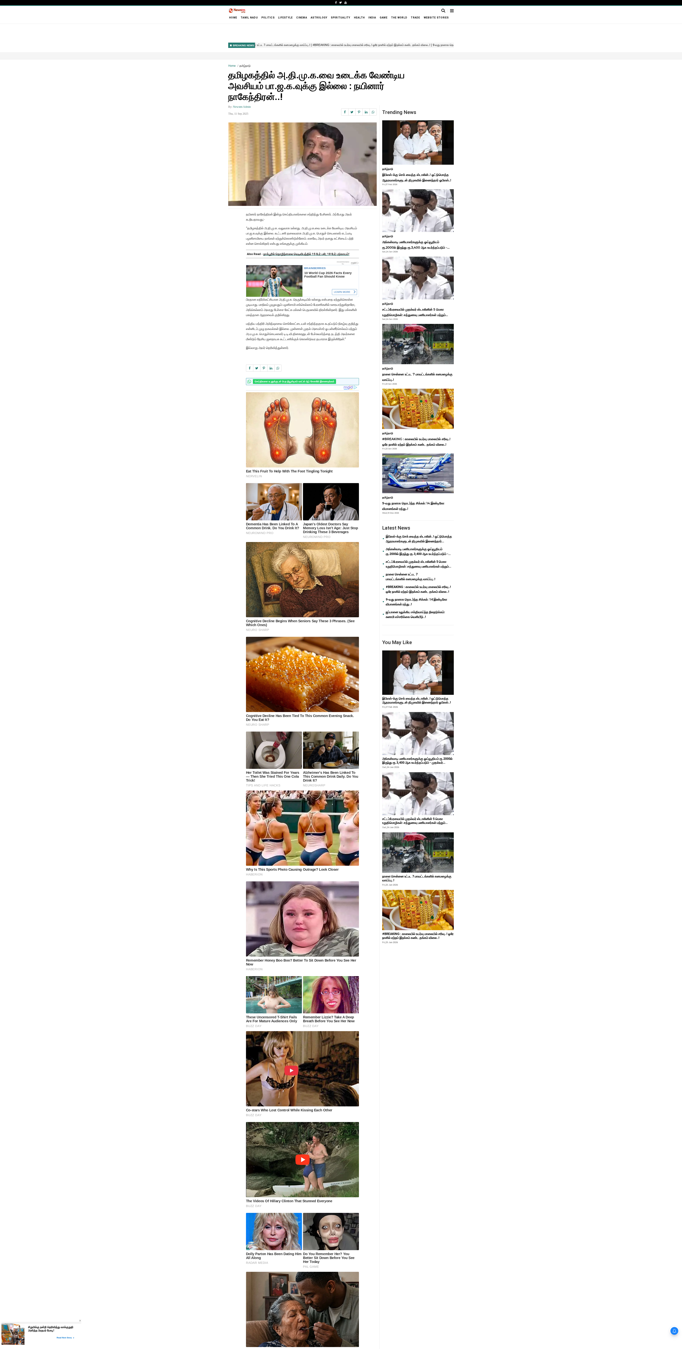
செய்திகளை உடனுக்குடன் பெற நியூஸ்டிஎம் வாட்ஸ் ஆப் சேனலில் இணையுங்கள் (294, 381)
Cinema (301, 17)
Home (233, 17)
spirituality (340, 17)
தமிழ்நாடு (245, 65)
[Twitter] (340, 2)
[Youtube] (345, 2)
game (384, 17)
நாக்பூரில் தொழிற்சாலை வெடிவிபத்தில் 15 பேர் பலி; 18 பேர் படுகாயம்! (306, 254)
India (372, 17)
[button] (452, 11)
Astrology (319, 17)
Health (359, 17)
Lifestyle (285, 17)
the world (399, 17)
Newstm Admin (242, 106)
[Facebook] (336, 2)
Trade (415, 17)
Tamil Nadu (249, 17)
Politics (268, 17)
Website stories (436, 17)
